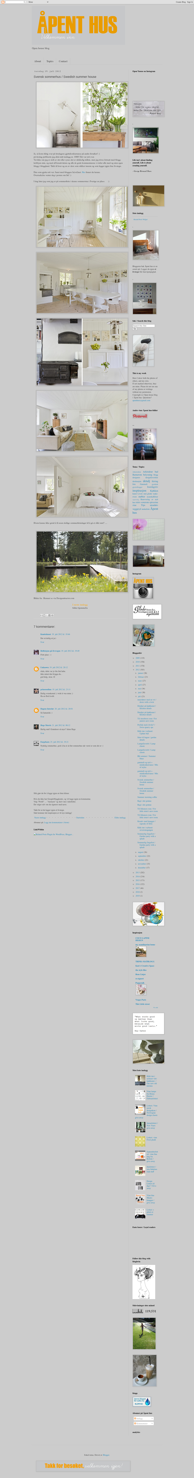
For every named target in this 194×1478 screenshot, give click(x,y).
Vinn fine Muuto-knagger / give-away (151, 1199)
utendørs (154, 505)
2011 (138, 665)
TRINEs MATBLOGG (145, 961)
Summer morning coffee (147, 797)
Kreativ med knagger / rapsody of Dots (146, 822)
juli (139, 696)
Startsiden (80, 817)
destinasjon (137, 481)
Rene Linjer (140, 974)
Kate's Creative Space (144, 965)
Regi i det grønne (144, 801)
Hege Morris (45, 725)
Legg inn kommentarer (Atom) (56, 822)
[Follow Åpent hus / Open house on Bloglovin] (144, 1298)
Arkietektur (137, 472)
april (140, 684)
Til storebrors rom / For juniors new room (147, 719)
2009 (138, 658)
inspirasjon (139, 490)
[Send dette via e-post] (41, 615)
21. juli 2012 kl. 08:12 (61, 725)
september (142, 856)
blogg (156, 474)
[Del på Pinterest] (52, 615)
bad (156, 471)
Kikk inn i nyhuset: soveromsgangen (145, 828)
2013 (138, 872)
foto (134, 484)
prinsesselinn (45, 689)
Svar (42, 642)
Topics (49, 61)
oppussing (136, 499)
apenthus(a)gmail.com (141, 400)
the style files (140, 970)
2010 (138, 661)
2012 (138, 669)
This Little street (142, 1003)
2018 (138, 892)
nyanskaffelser (152, 496)
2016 (138, 884)
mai (140, 688)
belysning (147, 474)
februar (141, 676)
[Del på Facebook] (49, 615)
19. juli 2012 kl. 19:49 (70, 650)
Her (83, 172)
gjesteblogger (137, 487)
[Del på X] (46, 615)
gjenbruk (155, 484)
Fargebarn (44, 741)
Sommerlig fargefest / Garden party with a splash (146, 836)
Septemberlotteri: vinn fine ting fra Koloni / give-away (152, 1156)
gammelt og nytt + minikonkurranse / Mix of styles (147, 765)
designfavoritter (151, 477)
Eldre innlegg (120, 817)
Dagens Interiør (47, 708)
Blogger (106, 1455)
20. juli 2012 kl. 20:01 (64, 708)
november (142, 863)
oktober (141, 860)
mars (140, 680)
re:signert (139, 978)
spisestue (153, 502)
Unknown (44, 667)
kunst (135, 493)
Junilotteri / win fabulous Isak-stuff (152, 1169)
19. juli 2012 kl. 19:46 (61, 634)
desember (142, 867)
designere (136, 477)
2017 (138, 888)
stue (134, 505)
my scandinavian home (145, 944)
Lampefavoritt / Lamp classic (146, 744)
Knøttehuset (45, 634)
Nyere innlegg (40, 817)
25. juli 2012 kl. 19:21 (59, 741)
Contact (63, 61)
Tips (143, 505)
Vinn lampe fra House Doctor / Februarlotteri (152, 1095)
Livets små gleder (145, 493)
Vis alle (155, 1007)
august (141, 852)
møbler (141, 496)
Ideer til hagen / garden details (146, 738)
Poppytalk (139, 982)
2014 (138, 876)
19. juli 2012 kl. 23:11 (61, 689)
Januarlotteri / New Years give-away (152, 1125)
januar (141, 673)
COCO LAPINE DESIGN (142, 939)
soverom (145, 502)
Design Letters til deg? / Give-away (152, 1185)
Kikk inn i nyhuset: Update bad (145, 732)
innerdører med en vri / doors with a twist (146, 700)
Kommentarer (142, 1423)
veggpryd (137, 508)
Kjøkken (154, 490)
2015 (138, 880)
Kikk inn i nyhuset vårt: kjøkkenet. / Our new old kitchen (152, 1081)
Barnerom (137, 474)
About (37, 61)
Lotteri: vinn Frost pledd (152, 1138)
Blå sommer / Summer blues (146, 757)
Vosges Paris (140, 999)
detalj (146, 481)
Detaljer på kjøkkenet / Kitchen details (146, 707)
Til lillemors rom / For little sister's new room (147, 809)
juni (140, 692)
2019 (138, 895)
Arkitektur (148, 471)
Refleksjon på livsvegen (50, 650)
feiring (155, 481)
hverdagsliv (152, 486)
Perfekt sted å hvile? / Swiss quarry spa (146, 726)
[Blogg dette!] (44, 615)
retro (138, 502)
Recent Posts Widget (140, 219)
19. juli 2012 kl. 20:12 (59, 667)
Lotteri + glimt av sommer (150, 1212)
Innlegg (139, 1418)
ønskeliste (146, 509)
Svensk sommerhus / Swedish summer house (145, 782)
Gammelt (143, 484)
